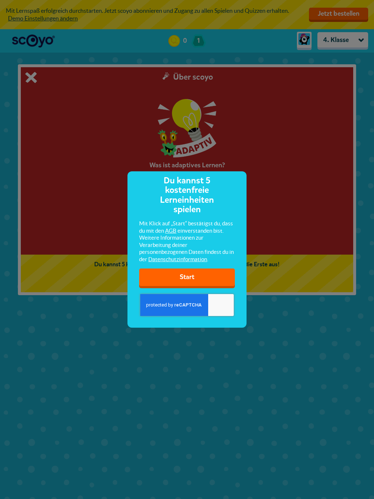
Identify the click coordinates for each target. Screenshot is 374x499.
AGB (170, 231)
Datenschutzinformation (177, 259)
